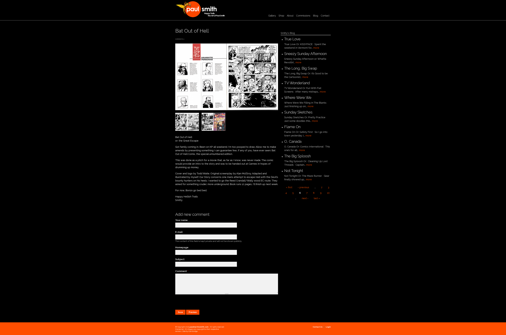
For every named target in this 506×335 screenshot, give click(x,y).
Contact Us (317, 327)
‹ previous (303, 187)
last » (317, 198)
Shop (281, 15)
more (316, 47)
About (290, 15)
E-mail (179, 232)
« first (289, 187)
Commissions (303, 15)
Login (328, 327)
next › (305, 198)
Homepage (181, 247)
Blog (315, 15)
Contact (325, 15)
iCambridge (193, 331)
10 (328, 192)
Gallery (272, 15)
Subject (179, 259)
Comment (181, 271)
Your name (181, 220)
